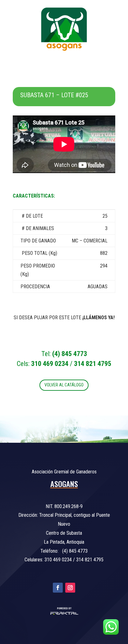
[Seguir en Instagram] (70, 588)
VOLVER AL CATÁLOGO (64, 384)
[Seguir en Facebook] (58, 588)
